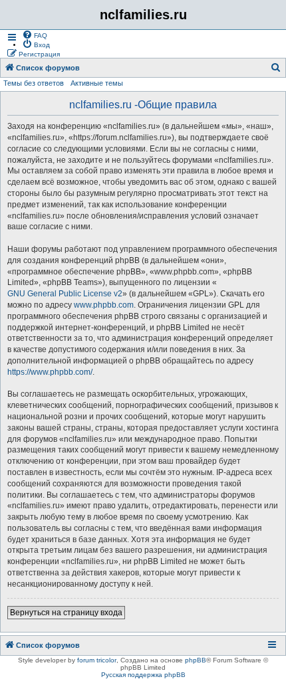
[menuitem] (34, 34)
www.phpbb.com (104, 305)
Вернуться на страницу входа (66, 612)
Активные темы (97, 83)
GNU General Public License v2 (64, 293)
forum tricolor (96, 660)
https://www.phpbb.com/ (49, 372)
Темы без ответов (33, 83)
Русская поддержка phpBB (143, 674)
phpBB (195, 660)
